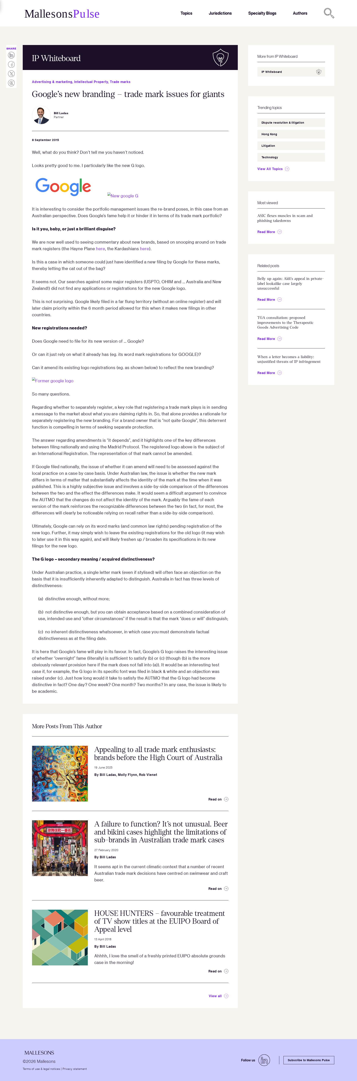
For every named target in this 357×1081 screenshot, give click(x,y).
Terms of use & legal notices (41, 1068)
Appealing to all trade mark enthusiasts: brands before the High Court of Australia (158, 753)
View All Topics (270, 169)
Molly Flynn (127, 774)
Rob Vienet (148, 774)
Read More (266, 232)
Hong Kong (269, 134)
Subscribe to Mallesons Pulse (309, 1060)
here (100, 248)
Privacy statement (75, 1068)
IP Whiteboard (272, 72)
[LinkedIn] (264, 1060)
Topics (186, 13)
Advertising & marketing (52, 81)
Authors (300, 13)
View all (215, 996)
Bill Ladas (108, 774)
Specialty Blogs (262, 13)
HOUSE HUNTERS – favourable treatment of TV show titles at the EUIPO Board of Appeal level (159, 921)
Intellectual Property (91, 81)
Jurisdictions (220, 13)
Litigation (268, 146)
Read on (215, 799)
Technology (270, 157)
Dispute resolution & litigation (283, 122)
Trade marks (120, 81)
